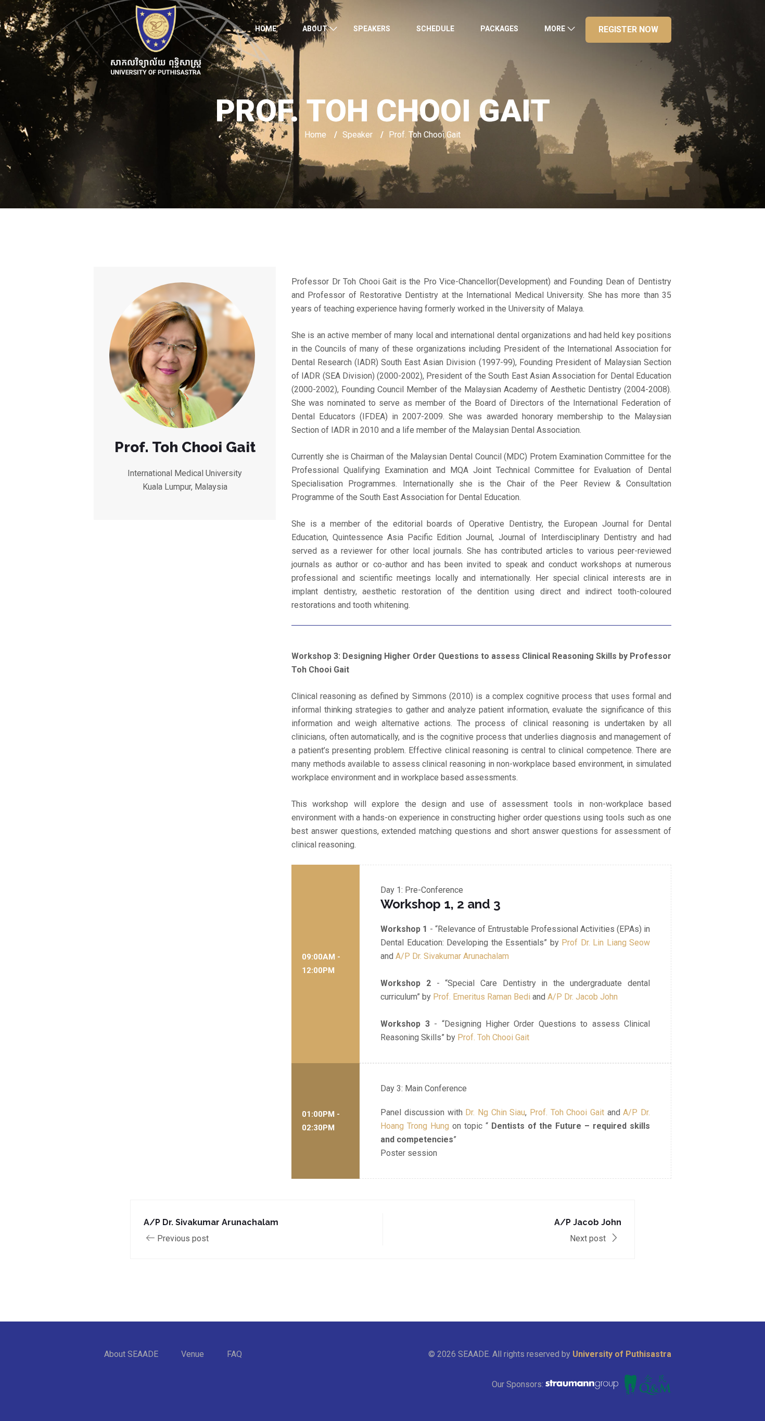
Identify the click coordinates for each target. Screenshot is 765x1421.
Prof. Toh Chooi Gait (493, 1037)
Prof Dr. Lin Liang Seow (606, 943)
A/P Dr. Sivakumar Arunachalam (452, 956)
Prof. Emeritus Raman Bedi (481, 997)
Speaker (357, 135)
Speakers (371, 28)
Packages (499, 28)
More (554, 28)
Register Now (628, 29)
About (314, 28)
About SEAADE (131, 1354)
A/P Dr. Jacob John (582, 997)
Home (265, 28)
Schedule (435, 28)
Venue (192, 1354)
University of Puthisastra (621, 1354)
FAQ (234, 1354)
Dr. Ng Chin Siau (495, 1112)
